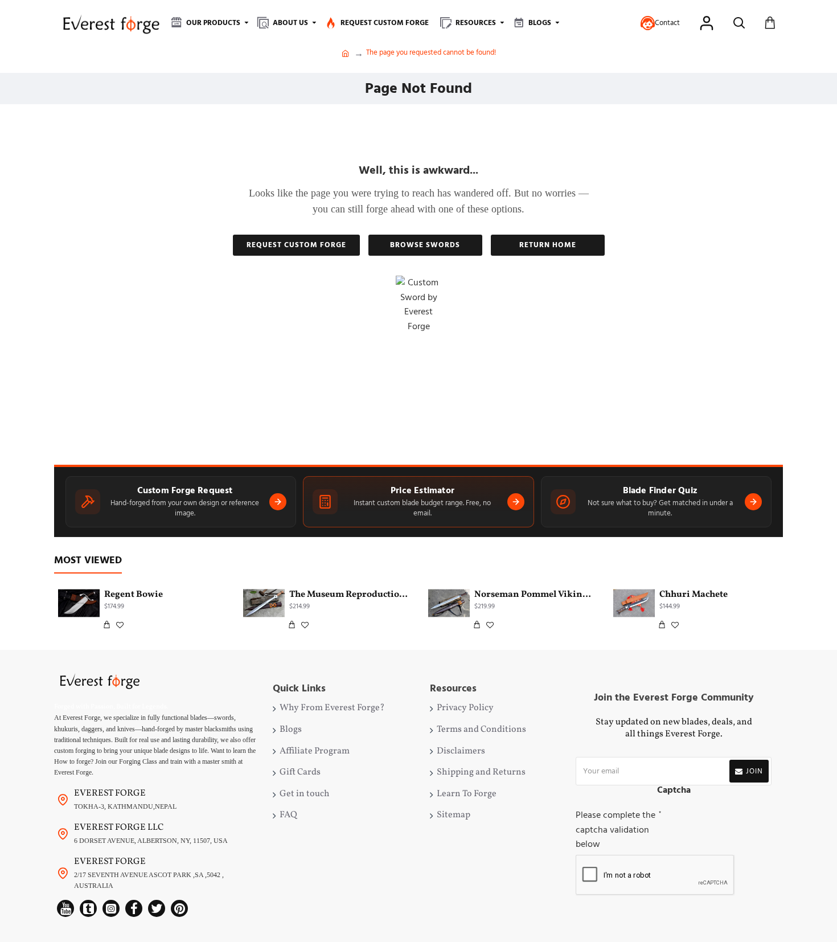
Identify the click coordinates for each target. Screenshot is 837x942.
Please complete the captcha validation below (615, 829)
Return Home (547, 245)
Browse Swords (425, 245)
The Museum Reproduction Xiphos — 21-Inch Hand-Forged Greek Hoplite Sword (349, 595)
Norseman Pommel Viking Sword (534, 595)
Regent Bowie (133, 595)
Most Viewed (88, 560)
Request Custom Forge (296, 245)
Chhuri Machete (693, 595)
